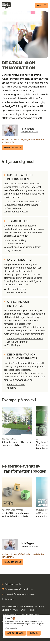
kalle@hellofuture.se (29, 132)
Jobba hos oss (8, 599)
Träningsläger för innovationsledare (25, 338)
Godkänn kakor (15, 633)
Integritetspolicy (11, 628)
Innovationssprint (16, 384)
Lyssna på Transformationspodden (19, 594)
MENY (39, 5)
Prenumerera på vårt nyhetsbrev (18, 589)
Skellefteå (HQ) (26, 606)
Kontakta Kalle (12, 147)
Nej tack (33, 633)
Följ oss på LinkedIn (12, 584)
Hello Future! (6, 5)
